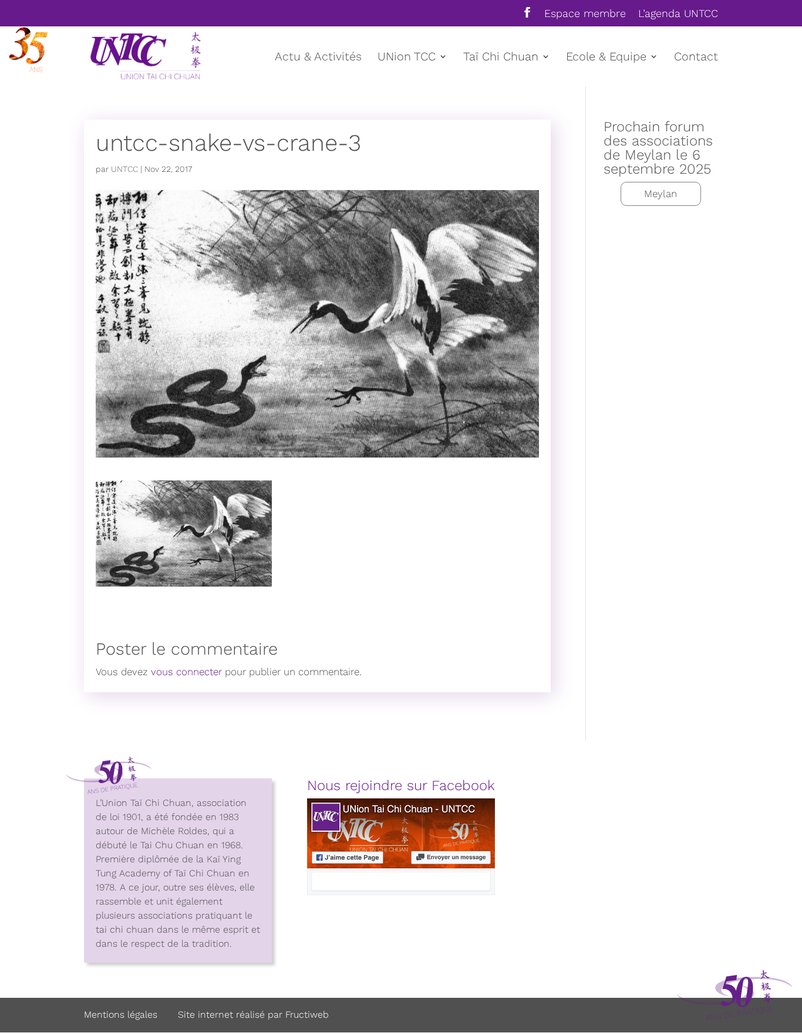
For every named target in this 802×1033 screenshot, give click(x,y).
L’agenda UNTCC (678, 13)
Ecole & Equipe (606, 57)
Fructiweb (307, 1014)
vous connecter (186, 672)
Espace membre (585, 13)
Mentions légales (120, 1014)
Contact (696, 57)
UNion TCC (407, 57)
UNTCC (124, 169)
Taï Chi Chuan (500, 57)
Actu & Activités (318, 57)
